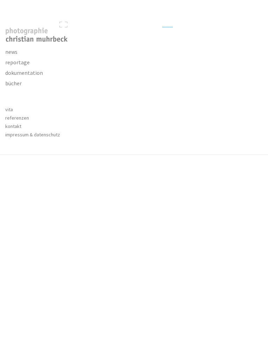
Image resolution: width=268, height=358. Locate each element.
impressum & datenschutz (32, 134)
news (11, 51)
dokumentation (24, 72)
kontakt (13, 126)
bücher (13, 83)
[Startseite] (33, 31)
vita (9, 109)
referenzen (17, 118)
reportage (17, 62)
